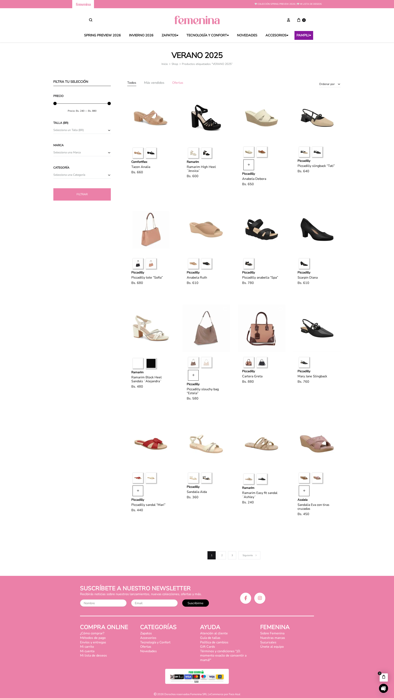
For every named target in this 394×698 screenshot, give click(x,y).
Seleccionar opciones (151, 184)
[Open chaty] (383, 688)
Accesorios (276, 35)
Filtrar (82, 194)
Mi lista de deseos (311, 4)
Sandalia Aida (197, 492)
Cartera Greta (252, 376)
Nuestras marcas (272, 638)
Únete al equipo (272, 646)
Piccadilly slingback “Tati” (316, 166)
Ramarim (193, 162)
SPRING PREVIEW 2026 (102, 35)
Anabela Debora (254, 179)
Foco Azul (234, 694)
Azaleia (303, 500)
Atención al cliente (214, 633)
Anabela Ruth (197, 277)
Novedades (247, 35)
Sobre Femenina (272, 633)
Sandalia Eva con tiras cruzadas (313, 507)
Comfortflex (139, 162)
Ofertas (177, 83)
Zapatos (169, 35)
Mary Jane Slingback (312, 376)
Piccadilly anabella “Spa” (260, 277)
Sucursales (268, 642)
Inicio (164, 64)
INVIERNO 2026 (141, 35)
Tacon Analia (140, 167)
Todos (131, 83)
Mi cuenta (87, 651)
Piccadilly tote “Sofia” (147, 277)
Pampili (303, 35)
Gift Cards (207, 646)
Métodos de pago (93, 638)
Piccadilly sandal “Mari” (148, 505)
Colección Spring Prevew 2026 (276, 4)
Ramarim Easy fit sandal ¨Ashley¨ (259, 495)
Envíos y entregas (93, 642)
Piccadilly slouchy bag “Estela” (203, 391)
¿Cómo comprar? (92, 633)
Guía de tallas (210, 638)
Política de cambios (214, 642)
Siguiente (248, 555)
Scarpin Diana (308, 277)
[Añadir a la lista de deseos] (170, 98)
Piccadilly (248, 174)
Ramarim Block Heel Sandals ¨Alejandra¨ (146, 379)
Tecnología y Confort (207, 35)
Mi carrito (87, 646)
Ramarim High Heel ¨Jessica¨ (201, 169)
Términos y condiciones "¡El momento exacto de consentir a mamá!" (223, 655)
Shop (175, 64)
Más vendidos (154, 83)
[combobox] (330, 84)
